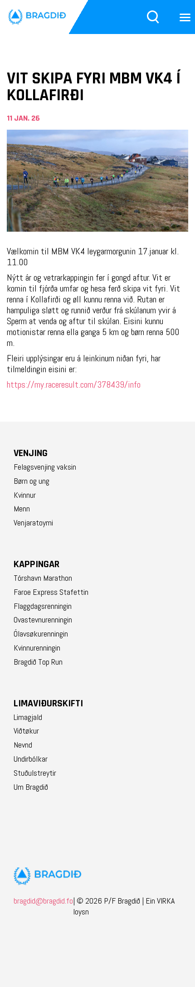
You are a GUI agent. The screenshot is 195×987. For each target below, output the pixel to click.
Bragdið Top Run (38, 661)
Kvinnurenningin (37, 647)
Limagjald (28, 717)
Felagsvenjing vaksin (45, 467)
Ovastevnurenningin (43, 619)
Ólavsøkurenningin (41, 633)
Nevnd (23, 744)
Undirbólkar (31, 758)
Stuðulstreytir (35, 773)
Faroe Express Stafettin (51, 592)
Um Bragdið (31, 787)
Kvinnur (25, 495)
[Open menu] (185, 17)
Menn (22, 508)
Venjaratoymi (33, 522)
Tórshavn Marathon (43, 578)
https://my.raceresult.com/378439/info (74, 384)
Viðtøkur (26, 730)
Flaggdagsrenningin (43, 606)
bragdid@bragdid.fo (43, 906)
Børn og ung (31, 481)
